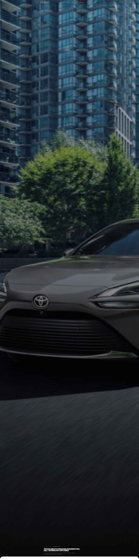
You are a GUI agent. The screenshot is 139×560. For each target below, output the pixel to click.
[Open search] (95, 2)
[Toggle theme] (97, 2)
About (77, 2)
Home (63, 2)
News (72, 2)
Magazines (67, 2)
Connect (82, 2)
